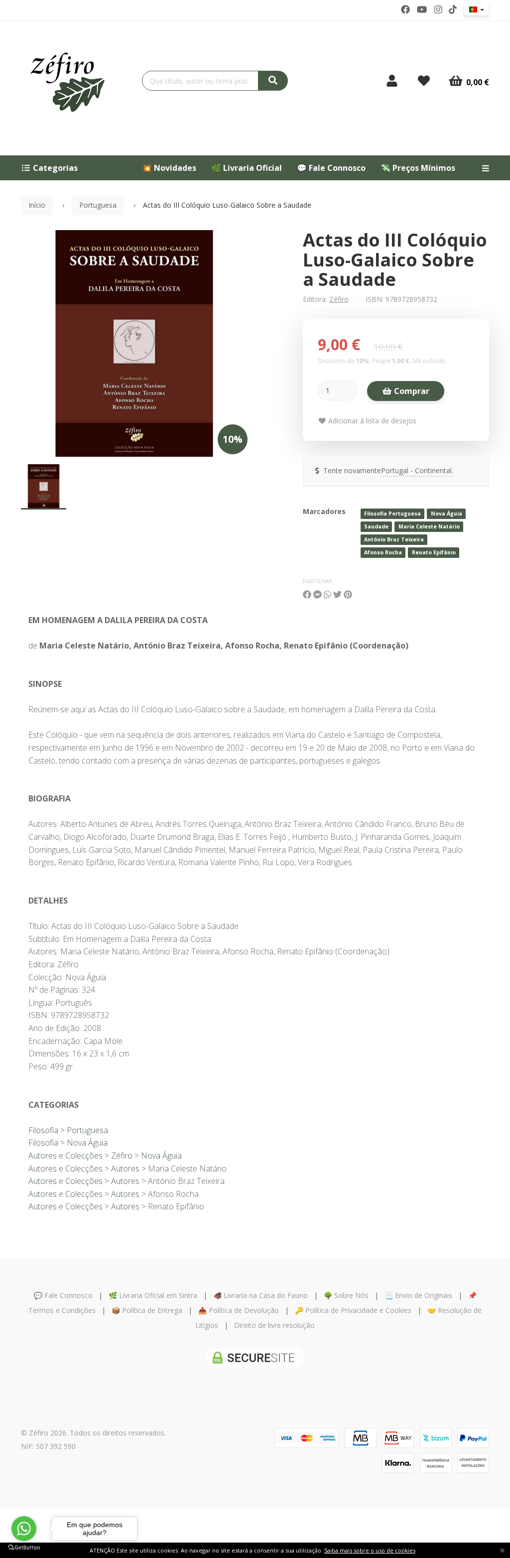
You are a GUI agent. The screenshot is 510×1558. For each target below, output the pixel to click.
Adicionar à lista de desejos (371, 420)
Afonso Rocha (383, 552)
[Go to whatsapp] (23, 1528)
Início (36, 205)
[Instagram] (438, 9)
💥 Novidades (169, 167)
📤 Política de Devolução (238, 1310)
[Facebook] (405, 9)
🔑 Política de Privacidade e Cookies (353, 1310)
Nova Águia (446, 513)
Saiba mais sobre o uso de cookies (369, 1550)
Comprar (410, 391)
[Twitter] (421, 9)
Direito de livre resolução (274, 1325)
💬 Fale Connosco (331, 167)
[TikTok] (452, 9)
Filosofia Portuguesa (392, 513)
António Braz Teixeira (394, 539)
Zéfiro (339, 299)
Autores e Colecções (65, 1155)
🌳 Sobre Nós (346, 1295)
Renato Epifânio (434, 552)
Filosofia (43, 1130)
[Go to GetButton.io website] (24, 1548)
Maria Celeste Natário (429, 526)
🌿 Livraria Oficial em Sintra (153, 1295)
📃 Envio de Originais (418, 1295)
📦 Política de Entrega (147, 1310)
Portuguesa (98, 205)
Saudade (376, 526)
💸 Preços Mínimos (418, 167)
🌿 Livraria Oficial (246, 167)
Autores (125, 1168)
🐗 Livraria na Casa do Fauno (260, 1295)
